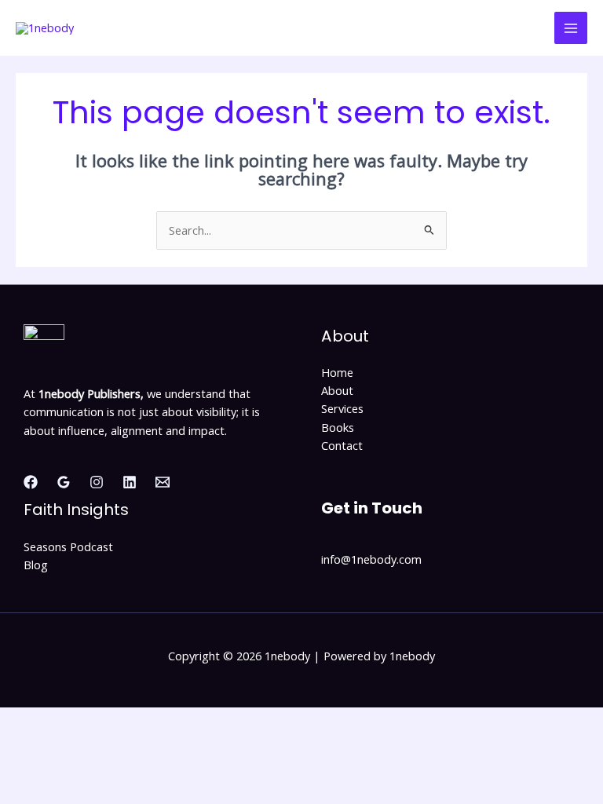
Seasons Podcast (68, 546)
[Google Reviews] (64, 482)
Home (337, 372)
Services (342, 408)
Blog (36, 564)
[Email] (162, 482)
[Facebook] (31, 482)
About (337, 390)
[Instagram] (97, 482)
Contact (342, 445)
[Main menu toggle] (570, 28)
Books (337, 427)
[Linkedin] (129, 482)
